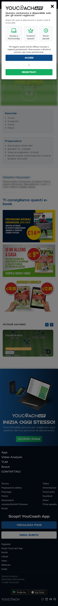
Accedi (29, 57)
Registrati (29, 72)
